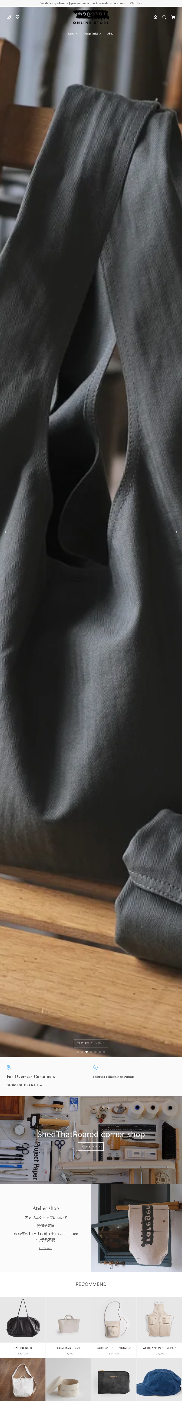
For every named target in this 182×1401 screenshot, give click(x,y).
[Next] (176, 532)
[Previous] (5, 532)
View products (91, 1146)
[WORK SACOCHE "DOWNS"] (113, 1319)
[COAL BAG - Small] (68, 1319)
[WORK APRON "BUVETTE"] (159, 1319)
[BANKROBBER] (23, 1319)
